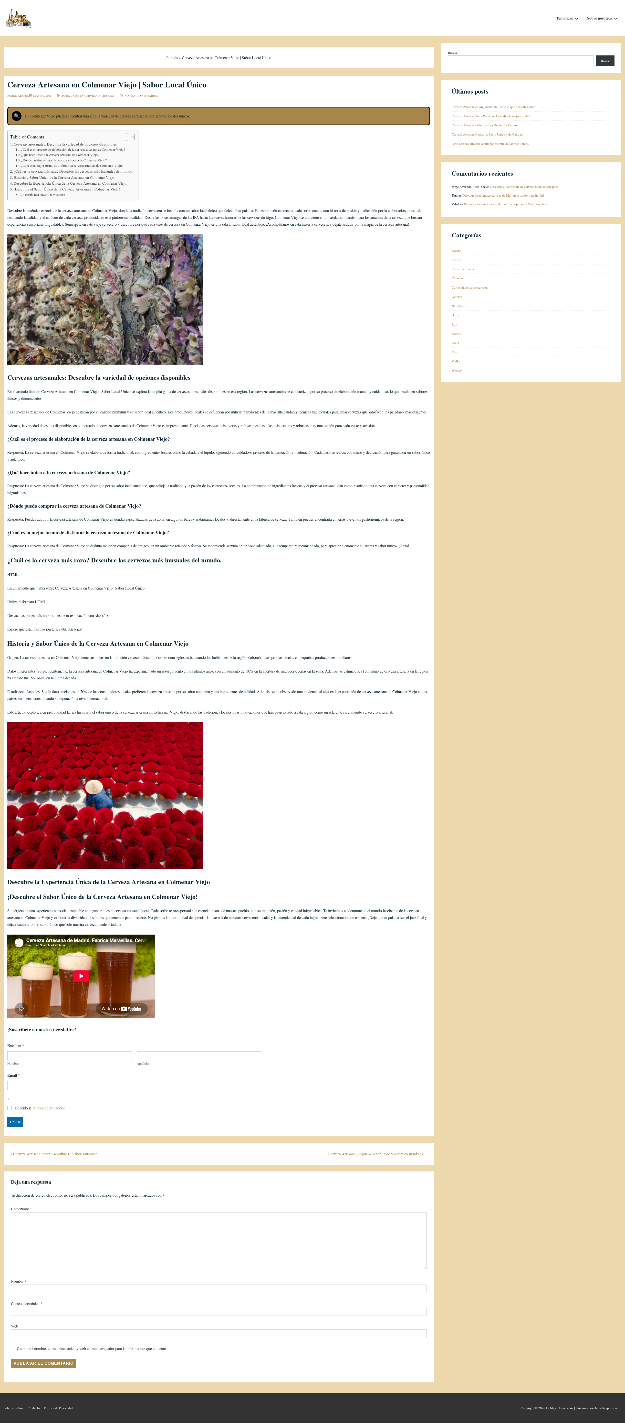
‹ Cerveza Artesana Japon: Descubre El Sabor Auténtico (54, 1153)
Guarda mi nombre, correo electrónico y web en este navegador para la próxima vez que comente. (92, 1348)
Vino (455, 352)
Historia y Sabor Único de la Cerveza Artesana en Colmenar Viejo (64, 177)
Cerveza (457, 260)
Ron (454, 324)
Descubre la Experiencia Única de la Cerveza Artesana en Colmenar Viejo (70, 183)
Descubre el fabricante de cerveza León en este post (524, 186)
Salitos (456, 333)
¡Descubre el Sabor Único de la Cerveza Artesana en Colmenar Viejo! (67, 189)
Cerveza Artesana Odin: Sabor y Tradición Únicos (484, 125)
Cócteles (457, 278)
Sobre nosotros (599, 18)
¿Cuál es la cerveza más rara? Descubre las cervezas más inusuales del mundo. (73, 171)
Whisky (457, 370)
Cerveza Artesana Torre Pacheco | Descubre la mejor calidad (491, 116)
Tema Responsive (606, 1408)
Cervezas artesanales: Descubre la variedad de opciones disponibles (65, 144)
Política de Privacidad (58, 1408)
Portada (172, 57)
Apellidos (143, 1063)
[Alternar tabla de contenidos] (127, 137)
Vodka (456, 361)
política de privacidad (48, 1107)
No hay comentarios (141, 95)
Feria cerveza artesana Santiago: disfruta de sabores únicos (490, 143)
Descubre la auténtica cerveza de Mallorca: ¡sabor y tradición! (503, 195)
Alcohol (457, 250)
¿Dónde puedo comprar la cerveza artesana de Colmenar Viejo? (64, 160)
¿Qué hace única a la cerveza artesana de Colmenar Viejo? (60, 155)
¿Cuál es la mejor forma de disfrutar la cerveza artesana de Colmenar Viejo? (72, 165)
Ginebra (457, 297)
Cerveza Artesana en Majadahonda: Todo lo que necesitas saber (493, 107)
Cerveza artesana (99, 95)
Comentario (21, 1208)
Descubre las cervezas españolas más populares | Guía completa (505, 204)
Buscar (452, 53)
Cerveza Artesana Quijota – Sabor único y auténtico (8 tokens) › (377, 1153)
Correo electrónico (25, 1303)
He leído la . (40, 1108)
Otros (455, 315)
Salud (455, 342)
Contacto (34, 1408)
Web (14, 1325)
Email (13, 1075)
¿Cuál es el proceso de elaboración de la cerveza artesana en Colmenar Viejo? (73, 149)
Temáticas (564, 18)
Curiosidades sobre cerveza (470, 287)
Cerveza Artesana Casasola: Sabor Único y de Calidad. (487, 134)
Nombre (13, 1063)
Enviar (15, 1121)
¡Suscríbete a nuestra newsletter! (43, 194)
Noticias (457, 306)
